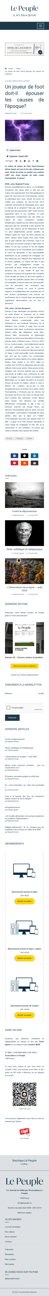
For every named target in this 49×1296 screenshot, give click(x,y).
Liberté (30, 438)
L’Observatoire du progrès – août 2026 (24, 589)
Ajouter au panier (24, 901)
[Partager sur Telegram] (33, 161)
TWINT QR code (24, 1109)
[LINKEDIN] (34, 455)
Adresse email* (24, 693)
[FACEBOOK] (14, 455)
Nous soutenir (11, 1237)
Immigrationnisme (12, 807)
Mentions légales (25, 1213)
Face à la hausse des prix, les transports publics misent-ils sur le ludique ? (24, 797)
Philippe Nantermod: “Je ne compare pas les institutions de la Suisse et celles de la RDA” (24, 828)
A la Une (8, 81)
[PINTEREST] (14, 463)
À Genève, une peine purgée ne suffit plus (22, 776)
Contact (8, 1242)
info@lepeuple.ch (24, 1203)
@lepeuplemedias (12, 1278)
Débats (15, 81)
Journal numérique (12, 1227)
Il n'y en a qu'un (24, 15)
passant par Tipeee (13, 1121)
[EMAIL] (34, 463)
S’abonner (9, 1249)
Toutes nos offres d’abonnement (24, 675)
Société (26, 81)
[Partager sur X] (20, 161)
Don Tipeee (24, 1138)
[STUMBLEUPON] (24, 463)
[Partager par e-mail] (37, 161)
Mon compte (10, 1259)
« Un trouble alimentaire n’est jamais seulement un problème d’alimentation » (24, 817)
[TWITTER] (24, 455)
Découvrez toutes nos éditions (24, 666)
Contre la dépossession (24, 511)
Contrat (9, 438)
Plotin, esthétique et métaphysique (24, 549)
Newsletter (9, 1254)
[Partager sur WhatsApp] (29, 161)
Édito (20, 81)
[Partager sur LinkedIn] (25, 161)
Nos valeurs (10, 1232)
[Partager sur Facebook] (16, 161)
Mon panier (9, 1264)
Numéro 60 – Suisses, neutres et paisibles (24, 657)
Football (20, 438)
